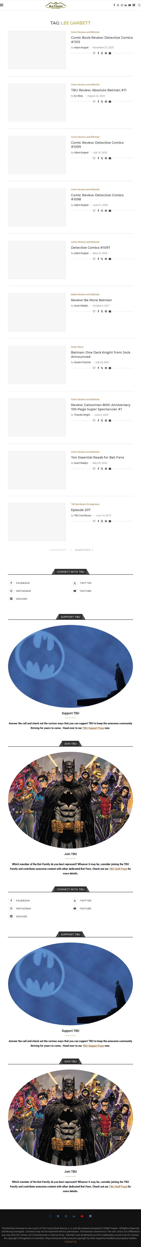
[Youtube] (129, 5)
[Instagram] (122, 5)
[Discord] (134, 5)
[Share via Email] (110, 53)
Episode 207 (80, 510)
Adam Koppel (81, 47)
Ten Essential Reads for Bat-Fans (97, 457)
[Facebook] (114, 5)
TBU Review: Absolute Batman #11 (99, 90)
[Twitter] (118, 5)
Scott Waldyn (81, 305)
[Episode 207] (37, 522)
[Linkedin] (126, 5)
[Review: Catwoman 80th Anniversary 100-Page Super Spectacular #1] (37, 417)
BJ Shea (78, 95)
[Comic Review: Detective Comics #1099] (37, 155)
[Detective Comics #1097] (37, 260)
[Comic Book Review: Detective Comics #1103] (37, 50)
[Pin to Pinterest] (106, 53)
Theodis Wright (82, 414)
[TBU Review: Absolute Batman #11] (37, 102)
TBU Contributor (82, 515)
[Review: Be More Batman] (37, 312)
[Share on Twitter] (102, 53)
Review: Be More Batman (91, 300)
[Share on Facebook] (98, 53)
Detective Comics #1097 (90, 248)
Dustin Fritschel (82, 362)
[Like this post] (94, 53)
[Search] (139, 5)
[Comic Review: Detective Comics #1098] (37, 207)
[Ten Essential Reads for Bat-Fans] (37, 470)
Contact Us (71, 1241)
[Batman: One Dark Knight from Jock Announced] (37, 365)
